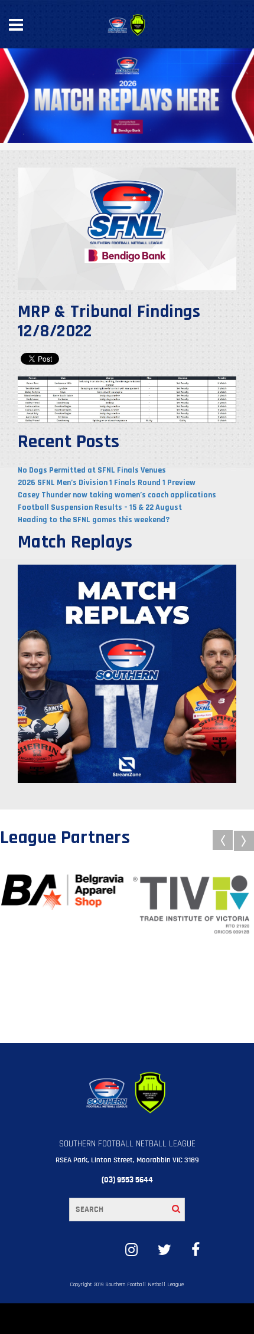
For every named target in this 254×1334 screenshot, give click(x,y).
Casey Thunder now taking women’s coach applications (117, 495)
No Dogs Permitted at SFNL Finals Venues (92, 470)
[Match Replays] (127, 673)
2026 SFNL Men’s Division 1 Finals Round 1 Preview (107, 482)
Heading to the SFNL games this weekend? (94, 519)
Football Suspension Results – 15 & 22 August (100, 507)
